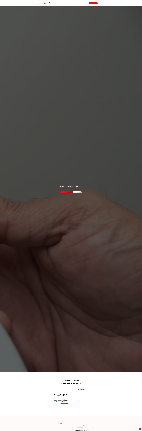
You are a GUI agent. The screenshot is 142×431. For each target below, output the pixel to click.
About (56, 3)
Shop (67, 3)
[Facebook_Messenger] (140, 429)
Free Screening (72, 3)
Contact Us (83, 3)
